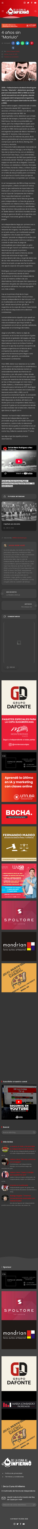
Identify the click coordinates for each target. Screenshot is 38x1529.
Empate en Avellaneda (19, 1185)
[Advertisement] (19, 1011)
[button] (13, 43)
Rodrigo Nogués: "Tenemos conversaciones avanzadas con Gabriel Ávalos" (22, 1198)
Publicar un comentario (11, 57)
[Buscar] (35, 11)
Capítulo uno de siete (12, 524)
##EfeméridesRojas (19, 538)
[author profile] (5, 545)
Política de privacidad (13, 1473)
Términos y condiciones (14, 1477)
